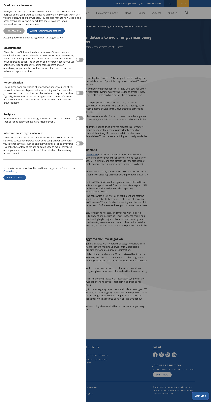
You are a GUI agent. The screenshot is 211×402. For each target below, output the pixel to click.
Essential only (14, 30)
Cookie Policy (10, 171)
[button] (200, 396)
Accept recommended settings (45, 30)
